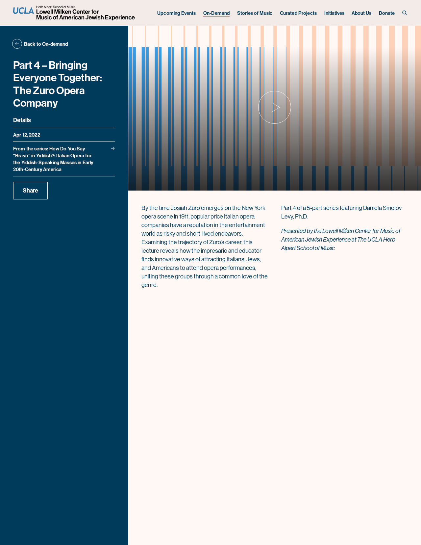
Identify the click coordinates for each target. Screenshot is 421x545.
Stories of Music (254, 13)
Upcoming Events (176, 13)
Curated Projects (298, 13)
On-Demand (216, 13)
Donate (387, 13)
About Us (361, 13)
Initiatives (334, 13)
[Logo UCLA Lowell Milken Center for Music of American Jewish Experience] (74, 13)
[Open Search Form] (405, 13)
